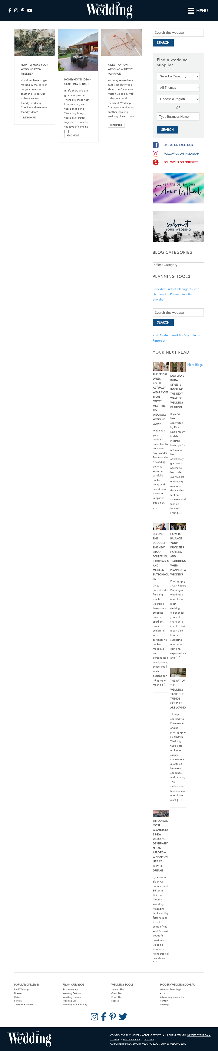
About (163, 993)
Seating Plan (117, 989)
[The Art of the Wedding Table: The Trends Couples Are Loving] (178, 673)
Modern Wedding (29, 1039)
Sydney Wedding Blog (173, 1043)
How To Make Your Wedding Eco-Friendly (34, 69)
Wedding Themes (72, 997)
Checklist (159, 289)
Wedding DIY (69, 1000)
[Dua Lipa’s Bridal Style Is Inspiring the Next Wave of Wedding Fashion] (178, 368)
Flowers (18, 1000)
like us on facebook (178, 145)
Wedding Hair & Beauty (75, 1004)
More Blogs (195, 365)
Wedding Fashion (72, 993)
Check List (116, 997)
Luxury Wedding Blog (145, 1043)
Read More (29, 117)
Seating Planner (170, 294)
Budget (115, 1000)
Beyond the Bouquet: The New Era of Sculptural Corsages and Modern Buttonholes (161, 556)
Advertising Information (172, 997)
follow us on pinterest (181, 162)
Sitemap (164, 1004)
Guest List (116, 993)
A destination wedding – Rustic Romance (120, 69)
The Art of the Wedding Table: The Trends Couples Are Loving (178, 694)
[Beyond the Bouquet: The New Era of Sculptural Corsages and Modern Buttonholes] (161, 527)
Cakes (17, 997)
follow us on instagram (181, 153)
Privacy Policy (131, 1039)
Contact (164, 1000)
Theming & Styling (23, 1004)
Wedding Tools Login (171, 989)
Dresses (18, 993)
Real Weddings (22, 989)
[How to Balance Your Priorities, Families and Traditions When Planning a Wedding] (178, 527)
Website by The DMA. (199, 1035)
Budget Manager (177, 289)
